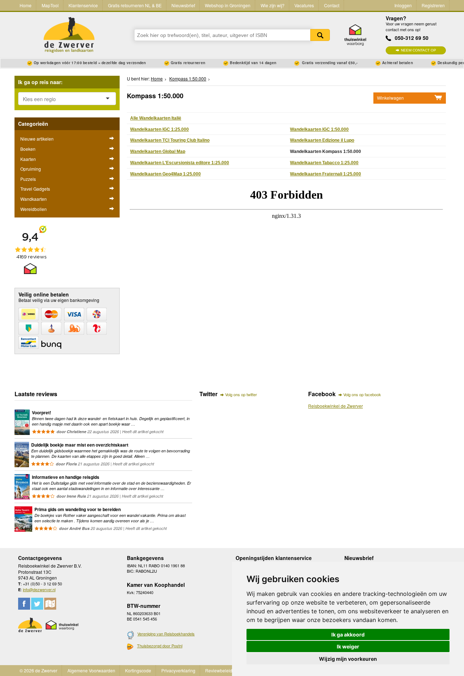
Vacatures (304, 5)
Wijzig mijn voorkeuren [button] (348, 659)
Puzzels (28, 179)
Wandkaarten (33, 199)
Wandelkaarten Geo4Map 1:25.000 (165, 174)
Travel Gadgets (35, 189)
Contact (331, 5)
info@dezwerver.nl (39, 589)
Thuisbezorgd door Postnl (159, 645)
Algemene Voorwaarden (91, 670)
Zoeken (320, 35)
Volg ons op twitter (241, 394)
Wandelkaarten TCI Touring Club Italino (170, 140)
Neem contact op (418, 50)
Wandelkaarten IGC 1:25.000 (159, 129)
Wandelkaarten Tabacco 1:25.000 (324, 162)
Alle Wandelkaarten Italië (155, 118)
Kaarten (28, 159)
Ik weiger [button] (348, 646)
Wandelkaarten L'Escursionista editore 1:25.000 (179, 162)
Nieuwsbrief (183, 5)
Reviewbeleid (218, 670)
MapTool (50, 5)
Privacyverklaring (178, 670)
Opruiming (30, 169)
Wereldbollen (33, 209)
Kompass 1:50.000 (187, 78)
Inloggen (403, 5)
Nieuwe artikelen (37, 139)
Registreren (433, 5)
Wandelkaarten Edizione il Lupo (322, 140)
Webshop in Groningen (227, 5)
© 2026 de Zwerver (38, 670)
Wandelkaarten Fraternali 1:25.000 (325, 174)
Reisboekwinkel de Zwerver (335, 406)
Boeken (28, 149)
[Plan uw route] (50, 604)
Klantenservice (83, 5)
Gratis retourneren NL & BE (135, 5)
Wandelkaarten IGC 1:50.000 (319, 129)
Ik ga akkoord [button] (348, 634)
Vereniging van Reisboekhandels (166, 633)
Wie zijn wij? (273, 5)
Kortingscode (138, 670)
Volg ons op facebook (362, 394)
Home (26, 5)
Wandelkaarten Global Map (157, 151)
